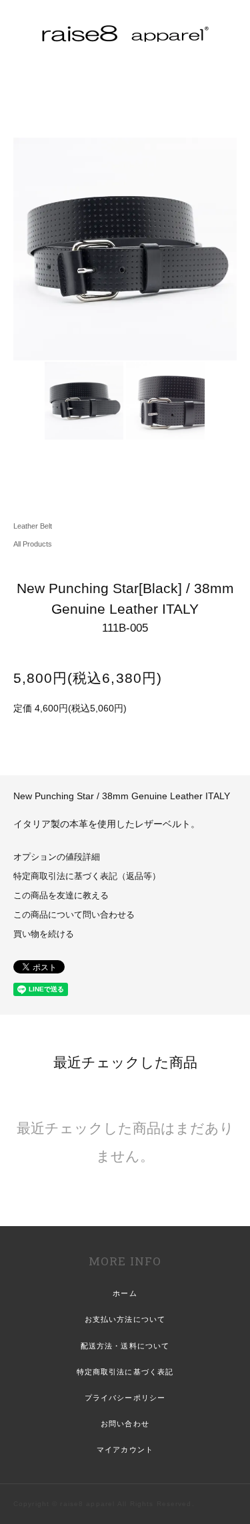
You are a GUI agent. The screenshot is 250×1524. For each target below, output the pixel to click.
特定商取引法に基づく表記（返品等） (87, 876)
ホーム (125, 1293)
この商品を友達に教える (61, 895)
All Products (32, 544)
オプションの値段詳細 (56, 857)
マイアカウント (125, 1450)
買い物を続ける (43, 934)
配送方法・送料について (125, 1346)
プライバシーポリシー (125, 1398)
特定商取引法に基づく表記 (125, 1372)
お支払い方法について (125, 1319)
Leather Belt (32, 526)
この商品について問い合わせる (74, 915)
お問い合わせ (125, 1424)
